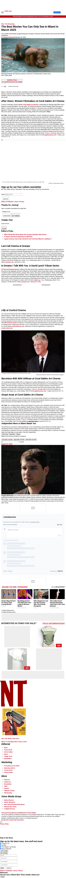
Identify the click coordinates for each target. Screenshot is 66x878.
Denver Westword (9, 802)
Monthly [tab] (12, 434)
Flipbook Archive (9, 790)
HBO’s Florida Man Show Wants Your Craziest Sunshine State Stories (25, 234)
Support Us (57, 12)
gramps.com (10, 262)
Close (2, 877)
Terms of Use (8, 770)
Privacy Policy (8, 772)
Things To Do (8, 756)
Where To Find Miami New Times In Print (14, 742)
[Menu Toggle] (2, 12)
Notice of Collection (7, 201)
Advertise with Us (9, 768)
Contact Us (7, 782)
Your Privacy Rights (30, 813)
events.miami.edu (6, 328)
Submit (9, 868)
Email (3, 194)
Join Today (4, 851)
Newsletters (7, 758)
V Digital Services (9, 809)
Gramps (19, 251)
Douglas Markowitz (9, 37)
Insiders (3, 845)
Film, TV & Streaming (7, 24)
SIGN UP (5, 199)
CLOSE (4, 229)
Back (2, 868)
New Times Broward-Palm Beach (14, 804)
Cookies (12, 813)
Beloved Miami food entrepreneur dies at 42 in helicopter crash (33, 16)
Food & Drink (8, 750)
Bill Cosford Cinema (11, 322)
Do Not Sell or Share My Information (12, 820)
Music (6, 754)
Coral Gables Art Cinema (30, 104)
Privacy (22, 201)
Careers (6, 788)
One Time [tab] (5, 434)
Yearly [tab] (18, 434)
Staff (5, 786)
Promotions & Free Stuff (11, 766)
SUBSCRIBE (6, 216)
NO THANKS (15, 216)
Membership (8, 793)
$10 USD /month (7, 439)
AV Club (3, 269)
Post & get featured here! (54, 623)
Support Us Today (6, 444)
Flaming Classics (14, 269)
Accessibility (19, 813)
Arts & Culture (8, 752)
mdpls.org (37, 280)
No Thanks (4, 853)
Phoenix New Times (10, 806)
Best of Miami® (6, 849)
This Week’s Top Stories (8, 847)
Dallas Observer (9, 800)
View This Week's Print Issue (10, 738)
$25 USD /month (19, 439)
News (5, 747)
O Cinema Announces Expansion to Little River (18, 236)
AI (23, 813)
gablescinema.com (50, 135)
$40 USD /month (31, 439)
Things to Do (5, 843)
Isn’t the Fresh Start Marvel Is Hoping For (27, 239)
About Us (7, 779)
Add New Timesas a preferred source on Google (12, 81)
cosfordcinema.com (18, 326)
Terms (16, 201)
